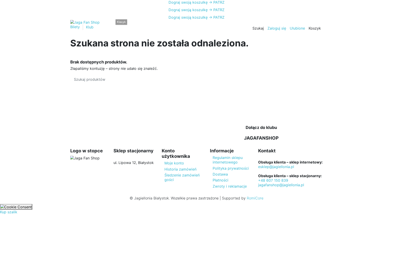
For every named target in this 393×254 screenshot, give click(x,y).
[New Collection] (110, 25)
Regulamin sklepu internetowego (228, 159)
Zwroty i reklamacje (230, 186)
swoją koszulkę (188, 2)
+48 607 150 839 (273, 180)
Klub (89, 27)
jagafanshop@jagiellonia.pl (281, 185)
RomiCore (255, 198)
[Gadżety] (156, 25)
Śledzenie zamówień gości (182, 177)
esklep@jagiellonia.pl (276, 166)
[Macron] (117, 25)
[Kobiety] (140, 25)
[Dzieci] (148, 25)
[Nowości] (171, 25)
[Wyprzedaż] (163, 25)
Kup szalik (8, 212)
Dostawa (220, 174)
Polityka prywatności (231, 168)
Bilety (75, 27)
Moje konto (174, 163)
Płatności (220, 180)
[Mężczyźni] (132, 25)
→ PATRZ (216, 2)
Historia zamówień (180, 169)
